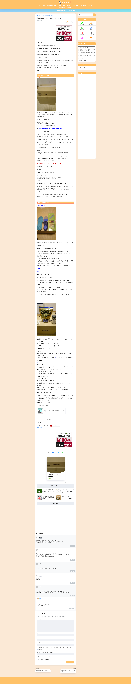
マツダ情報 (65, 482)
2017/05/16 (40, 538)
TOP (41, 5)
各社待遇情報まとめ (75, 5)
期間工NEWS (82, 39)
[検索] (94, 14)
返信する (72, 559)
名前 (38, 633)
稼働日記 (68, 5)
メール (38, 638)
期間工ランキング (40, 427)
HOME (66, 678)
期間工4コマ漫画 (62, 5)
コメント (39, 619)
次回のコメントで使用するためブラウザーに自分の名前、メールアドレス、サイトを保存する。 (55, 647)
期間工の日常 (82, 34)
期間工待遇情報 (91, 24)
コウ (40, 598)
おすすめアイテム (91, 34)
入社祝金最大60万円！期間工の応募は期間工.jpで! (65, 10)
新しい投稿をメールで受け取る (44, 659)
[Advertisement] (45, 32)
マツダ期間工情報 (62, 7)
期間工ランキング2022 (52, 5)
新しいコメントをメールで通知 (44, 656)
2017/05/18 (40, 576)
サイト (38, 642)
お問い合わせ (84, 5)
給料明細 (90, 5)
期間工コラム (82, 29)
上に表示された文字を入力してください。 (45, 652)
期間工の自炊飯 (91, 39)
